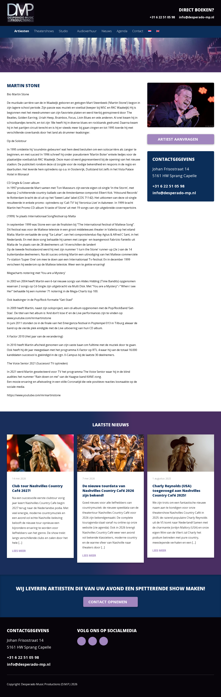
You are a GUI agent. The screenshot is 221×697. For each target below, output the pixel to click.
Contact (137, 31)
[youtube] (81, 641)
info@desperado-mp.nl (196, 17)
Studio (63, 31)
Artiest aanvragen (178, 139)
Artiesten (21, 31)
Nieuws (107, 31)
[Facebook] (92, 641)
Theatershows (44, 31)
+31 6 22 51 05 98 (162, 17)
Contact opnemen (107, 601)
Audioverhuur (87, 31)
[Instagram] (103, 641)
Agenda (122, 31)
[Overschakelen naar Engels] (157, 31)
